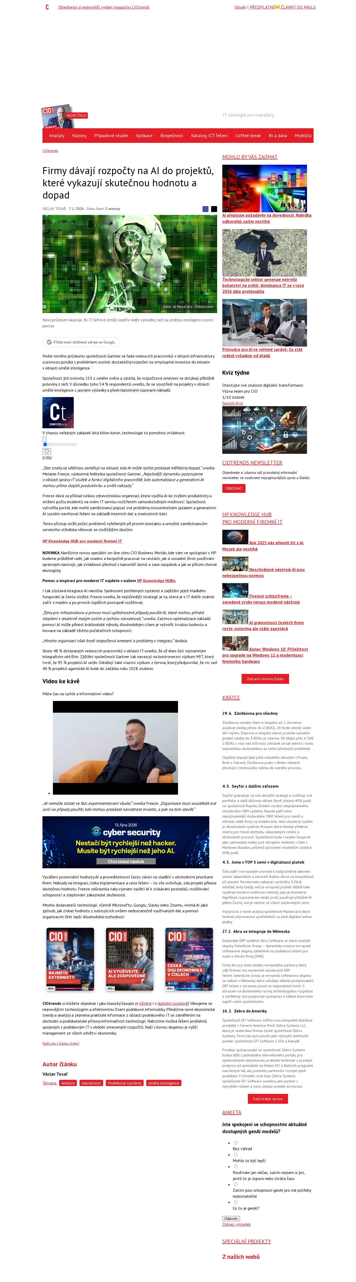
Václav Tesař (54, 208)
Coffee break (248, 135)
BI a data (278, 135)
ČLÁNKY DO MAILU (298, 7)
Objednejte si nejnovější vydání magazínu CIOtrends (104, 7)
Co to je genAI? (246, 1208)
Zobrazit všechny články (265, 679)
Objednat (234, 488)
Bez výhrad (242, 1148)
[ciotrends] (48, 7)
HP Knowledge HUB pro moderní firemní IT (82, 541)
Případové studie (111, 135)
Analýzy (56, 135)
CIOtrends (50, 150)
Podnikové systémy (125, 1083)
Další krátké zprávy (268, 1098)
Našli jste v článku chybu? (60, 1043)
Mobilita (303, 135)
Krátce (231, 697)
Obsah (240, 7)
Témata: (49, 1083)
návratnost (91, 1083)
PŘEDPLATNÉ (262, 7)
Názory (79, 135)
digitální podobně (172, 1003)
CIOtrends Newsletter (252, 462)
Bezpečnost (171, 135)
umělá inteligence (163, 1083)
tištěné (145, 1003)
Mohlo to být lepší (249, 1160)
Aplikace (144, 135)
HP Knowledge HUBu (156, 580)
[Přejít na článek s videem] (115, 793)
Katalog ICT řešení (209, 135)
